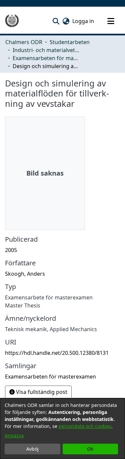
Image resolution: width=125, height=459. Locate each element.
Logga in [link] (83, 21)
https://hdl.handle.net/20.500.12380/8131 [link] (57, 353)
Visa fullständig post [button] (41, 392)
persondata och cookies (85, 426)
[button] (56, 21)
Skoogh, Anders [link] (25, 273)
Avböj (32, 449)
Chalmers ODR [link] (23, 42)
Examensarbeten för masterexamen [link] (46, 58)
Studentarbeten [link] (70, 42)
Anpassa (14, 435)
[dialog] (62, 428)
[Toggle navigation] (110, 21)
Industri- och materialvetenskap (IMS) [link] (46, 50)
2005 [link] (11, 250)
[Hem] (12, 21)
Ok (90, 449)
